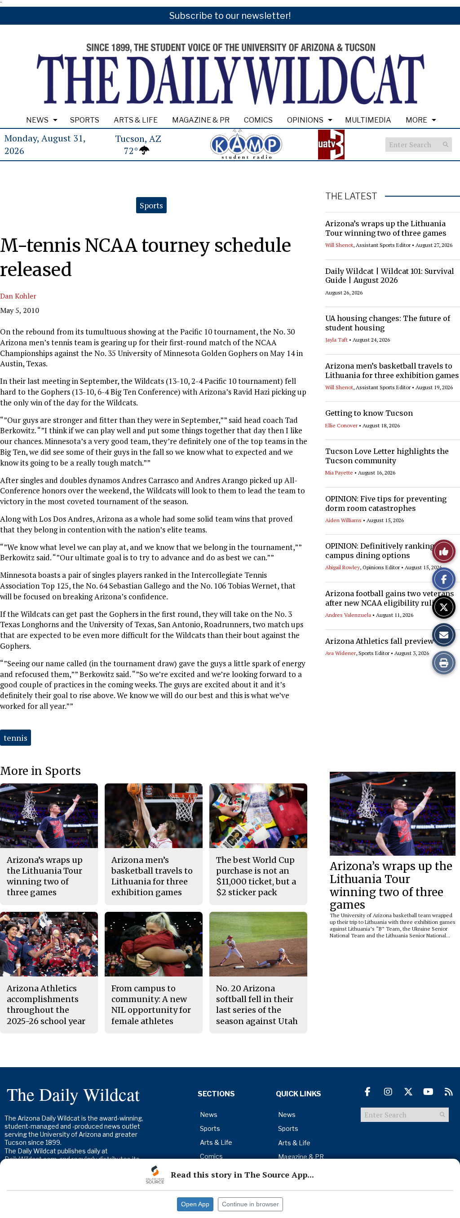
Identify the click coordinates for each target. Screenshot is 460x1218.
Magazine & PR (201, 120)
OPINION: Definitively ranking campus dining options (379, 550)
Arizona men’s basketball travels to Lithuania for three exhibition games (392, 370)
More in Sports (40, 771)
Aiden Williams (343, 520)
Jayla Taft (336, 339)
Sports (84, 120)
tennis (15, 737)
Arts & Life (136, 120)
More (416, 120)
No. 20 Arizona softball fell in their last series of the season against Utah (257, 1004)
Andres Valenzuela (348, 614)
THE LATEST (351, 196)
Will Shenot (339, 245)
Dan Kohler (18, 296)
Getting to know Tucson (369, 413)
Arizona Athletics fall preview (379, 641)
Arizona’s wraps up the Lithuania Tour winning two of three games (386, 228)
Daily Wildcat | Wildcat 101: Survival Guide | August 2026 (389, 276)
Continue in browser (250, 1204)
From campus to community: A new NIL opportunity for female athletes (151, 1004)
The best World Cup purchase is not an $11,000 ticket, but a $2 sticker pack (256, 876)
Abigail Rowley (342, 567)
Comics (258, 120)
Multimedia (368, 120)
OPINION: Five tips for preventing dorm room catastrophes (386, 503)
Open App (195, 1204)
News (37, 120)
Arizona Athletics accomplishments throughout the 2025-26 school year (46, 1004)
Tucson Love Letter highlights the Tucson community (387, 456)
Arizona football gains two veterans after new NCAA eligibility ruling (389, 598)
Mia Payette (339, 472)
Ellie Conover (341, 425)
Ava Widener (340, 653)
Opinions (305, 120)
